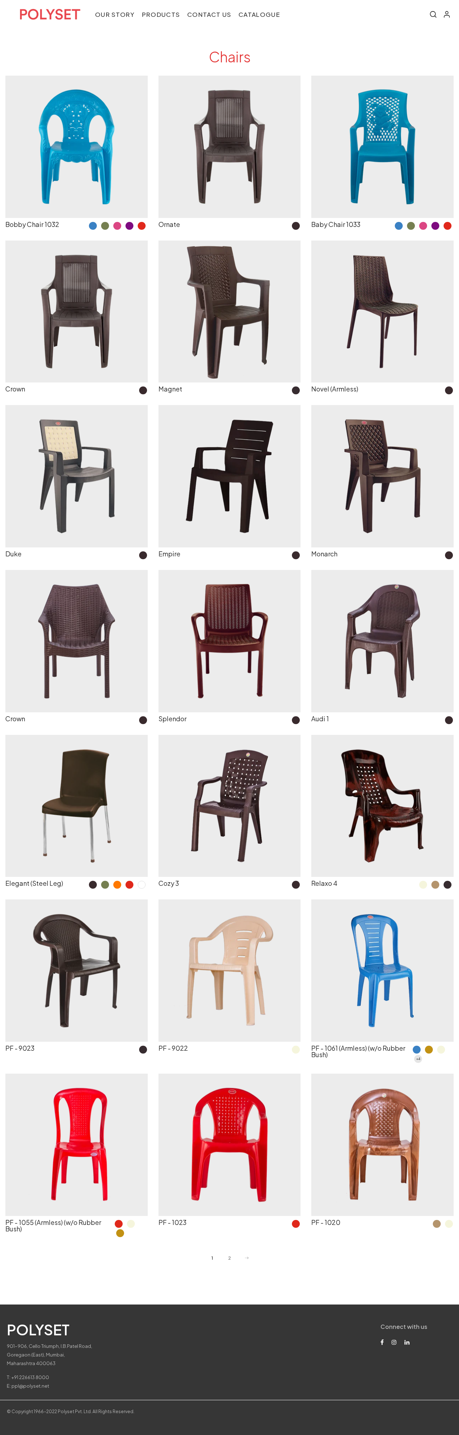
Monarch (324, 554)
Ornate (169, 224)
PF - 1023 (172, 1222)
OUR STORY (115, 14)
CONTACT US (209, 14)
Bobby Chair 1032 (32, 224)
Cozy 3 (168, 883)
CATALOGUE (259, 14)
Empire (169, 554)
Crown (15, 389)
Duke (13, 554)
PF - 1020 (325, 1222)
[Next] (247, 1258)
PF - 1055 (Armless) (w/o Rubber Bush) (53, 1225)
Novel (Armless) (334, 389)
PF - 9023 (19, 1048)
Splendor (172, 718)
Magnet (170, 389)
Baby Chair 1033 (335, 224)
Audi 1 (320, 718)
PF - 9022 (173, 1048)
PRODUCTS (161, 14)
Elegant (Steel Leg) (34, 883)
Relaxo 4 (324, 883)
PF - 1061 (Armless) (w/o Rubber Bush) (358, 1051)
